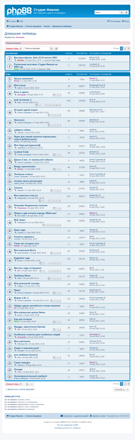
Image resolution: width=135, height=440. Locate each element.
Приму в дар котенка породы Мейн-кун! (35, 213)
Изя (19, 357)
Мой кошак (20, 85)
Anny (16, 69)
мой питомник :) (22, 100)
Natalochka (22, 198)
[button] (128, 48)
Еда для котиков (23, 319)
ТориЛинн (21, 148)
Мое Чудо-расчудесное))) (27, 145)
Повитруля (22, 222)
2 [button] (125, 48)
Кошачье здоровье (24, 237)
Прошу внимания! (23, 78)
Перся (17, 290)
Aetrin (19, 88)
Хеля (91, 145)
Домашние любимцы (20, 33)
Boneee (92, 258)
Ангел (91, 166)
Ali (90, 236)
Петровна (21, 208)
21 (60, 105)
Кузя (91, 100)
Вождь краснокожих (24, 166)
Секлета (18, 188)
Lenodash (93, 64)
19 (53, 105)
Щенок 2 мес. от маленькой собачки (33, 159)
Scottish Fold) (21, 152)
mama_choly (19, 183)
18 (49, 105)
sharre (92, 136)
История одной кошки (26, 110)
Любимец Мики (22, 275)
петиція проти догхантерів (28, 181)
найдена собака (22, 130)
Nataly (16, 81)
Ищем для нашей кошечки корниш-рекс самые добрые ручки (35, 137)
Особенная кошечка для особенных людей (37, 334)
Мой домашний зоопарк (27, 283)
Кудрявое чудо (22, 258)
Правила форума (13, 43)
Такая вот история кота (26, 243)
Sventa (92, 205)
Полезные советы (23, 174)
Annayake (20, 37)
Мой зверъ (19, 220)
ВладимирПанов (96, 85)
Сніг (19, 372)
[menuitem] (19, 21)
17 (46, 105)
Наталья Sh (22, 344)
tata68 (91, 130)
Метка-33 (93, 57)
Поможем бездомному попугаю (30, 205)
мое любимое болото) (26, 355)
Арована (92, 120)
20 (56, 105)
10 (60, 201)
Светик (20, 132)
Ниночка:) (19, 120)
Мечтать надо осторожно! (27, 268)
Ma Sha (20, 60)
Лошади (18, 369)
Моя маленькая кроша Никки (29, 312)
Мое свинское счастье (26, 195)
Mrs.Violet (21, 216)
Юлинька (93, 250)
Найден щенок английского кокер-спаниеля (37, 305)
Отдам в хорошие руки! (26, 348)
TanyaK (20, 190)
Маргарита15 (94, 110)
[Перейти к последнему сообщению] (99, 57)
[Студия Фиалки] (19, 10)
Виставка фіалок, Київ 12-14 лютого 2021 (35, 57)
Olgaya (92, 275)
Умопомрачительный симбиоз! (30, 376)
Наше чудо (19, 230)
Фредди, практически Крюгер (29, 327)
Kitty (19, 102)
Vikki (19, 278)
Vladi (91, 369)
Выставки (56, 60)
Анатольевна (22, 253)
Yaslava (20, 365)
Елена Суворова (24, 112)
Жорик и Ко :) (21, 298)
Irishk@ (20, 351)
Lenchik (17, 239)
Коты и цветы (21, 92)
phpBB (62, 422)
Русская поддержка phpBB (67, 425)
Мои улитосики (22, 341)
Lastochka (93, 92)
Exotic (16, 141)
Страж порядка (22, 362)
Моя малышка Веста (25, 250)
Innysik (92, 376)
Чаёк (48, 69)
